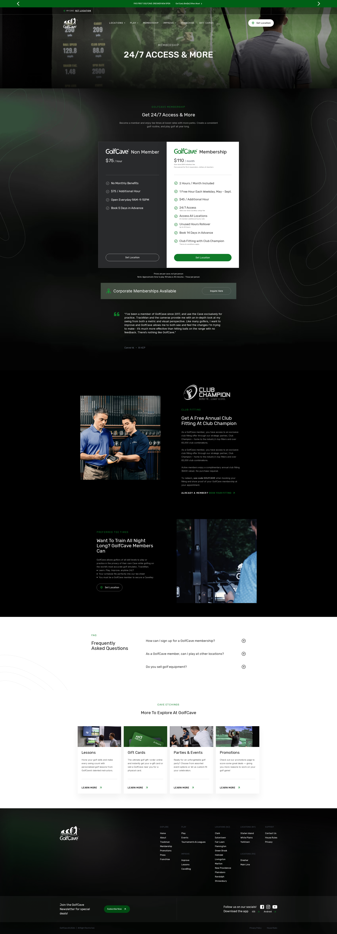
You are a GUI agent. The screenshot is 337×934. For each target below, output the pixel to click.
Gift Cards (206, 23)
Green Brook (221, 850)
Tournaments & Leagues (193, 842)
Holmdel (219, 855)
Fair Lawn (220, 842)
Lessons (185, 864)
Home (163, 833)
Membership (151, 23)
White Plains (247, 837)
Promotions (165, 850)
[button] (18, 4)
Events (184, 837)
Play (183, 833)
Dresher (244, 860)
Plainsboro (220, 872)
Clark (217, 833)
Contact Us (270, 833)
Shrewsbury (221, 881)
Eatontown (220, 837)
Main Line (245, 864)
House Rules (271, 837)
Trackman (165, 842)
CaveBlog (186, 869)
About (163, 837)
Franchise (188, 23)
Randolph (219, 876)
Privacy (268, 842)
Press (162, 855)
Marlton (218, 863)
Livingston (220, 859)
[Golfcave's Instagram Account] (268, 907)
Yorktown (245, 842)
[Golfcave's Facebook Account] (262, 907)
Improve (185, 860)
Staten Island (247, 833)
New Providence (223, 868)
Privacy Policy (256, 928)
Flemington (220, 846)
